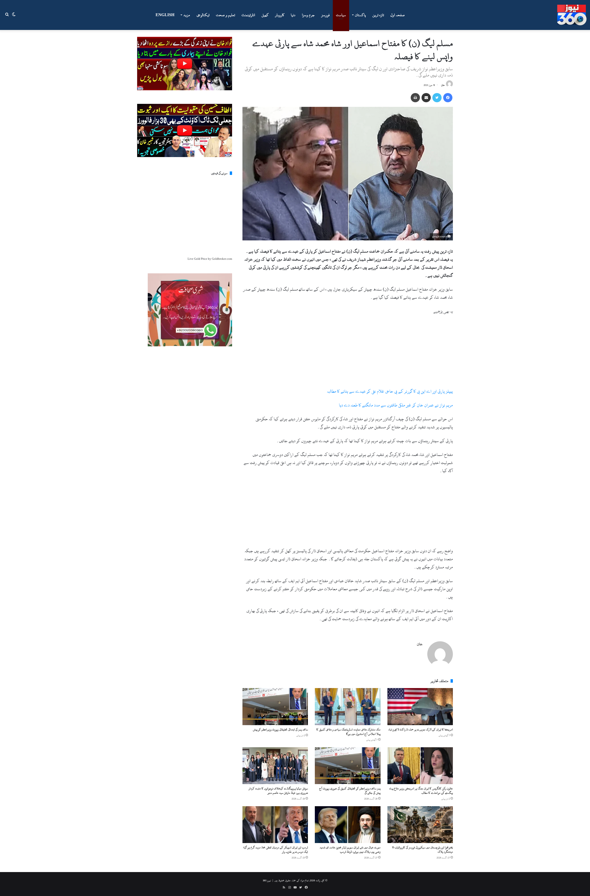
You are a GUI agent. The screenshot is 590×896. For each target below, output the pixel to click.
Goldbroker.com (222, 258)
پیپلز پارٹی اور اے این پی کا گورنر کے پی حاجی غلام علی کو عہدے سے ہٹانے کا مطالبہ (390, 391)
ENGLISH (165, 15)
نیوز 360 (267, 880)
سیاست (341, 15)
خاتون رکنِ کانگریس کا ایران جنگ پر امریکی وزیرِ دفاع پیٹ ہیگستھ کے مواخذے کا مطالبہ (421, 791)
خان (443, 85)
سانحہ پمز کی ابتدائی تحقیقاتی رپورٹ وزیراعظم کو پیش (280, 729)
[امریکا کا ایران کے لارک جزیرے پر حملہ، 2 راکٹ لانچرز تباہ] (420, 706)
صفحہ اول (397, 15)
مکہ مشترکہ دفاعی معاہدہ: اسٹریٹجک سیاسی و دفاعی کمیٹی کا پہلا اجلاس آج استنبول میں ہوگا (348, 732)
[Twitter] (437, 97)
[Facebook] (447, 97)
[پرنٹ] (415, 97)
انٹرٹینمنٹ (248, 15)
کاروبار (279, 15)
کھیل (265, 15)
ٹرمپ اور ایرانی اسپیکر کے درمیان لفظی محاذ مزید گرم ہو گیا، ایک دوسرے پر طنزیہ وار (275, 850)
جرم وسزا (308, 15)
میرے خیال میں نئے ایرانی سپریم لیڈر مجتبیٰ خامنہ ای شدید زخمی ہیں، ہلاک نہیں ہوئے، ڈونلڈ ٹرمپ (350, 850)
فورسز (325, 15)
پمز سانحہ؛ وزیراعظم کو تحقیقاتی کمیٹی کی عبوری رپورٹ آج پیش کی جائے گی (350, 791)
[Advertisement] (347, 353)
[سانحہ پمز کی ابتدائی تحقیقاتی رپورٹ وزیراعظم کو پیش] (275, 706)
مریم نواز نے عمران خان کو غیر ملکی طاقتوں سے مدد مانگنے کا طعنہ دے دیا (396, 405)
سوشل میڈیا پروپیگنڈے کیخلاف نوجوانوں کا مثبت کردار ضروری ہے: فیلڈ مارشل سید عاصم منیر (278, 791)
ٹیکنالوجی (203, 15)
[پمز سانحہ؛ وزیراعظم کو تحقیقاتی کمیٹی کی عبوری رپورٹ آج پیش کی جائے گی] (347, 765)
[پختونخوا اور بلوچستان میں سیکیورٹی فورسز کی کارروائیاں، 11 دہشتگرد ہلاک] (420, 824)
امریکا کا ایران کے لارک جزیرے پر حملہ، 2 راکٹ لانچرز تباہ (421, 729)
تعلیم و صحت (225, 15)
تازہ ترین (378, 15)
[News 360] (572, 15)
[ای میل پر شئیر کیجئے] (426, 97)
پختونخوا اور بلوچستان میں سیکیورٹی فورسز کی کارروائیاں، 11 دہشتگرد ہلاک (422, 850)
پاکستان (360, 15)
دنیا (293, 15)
